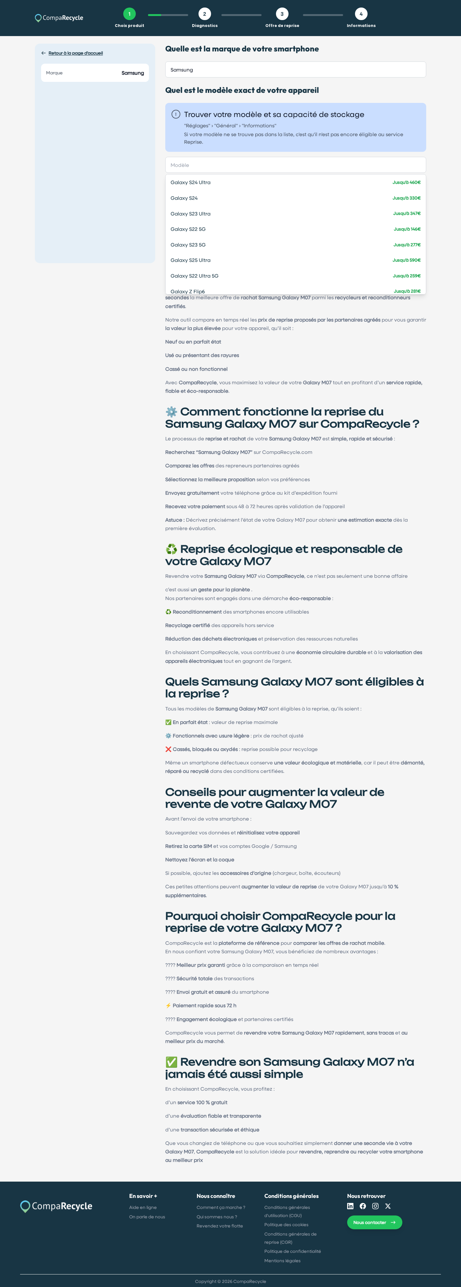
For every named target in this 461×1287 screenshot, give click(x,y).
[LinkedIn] (350, 1206)
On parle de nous (147, 1217)
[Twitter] (388, 1206)
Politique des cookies (286, 1224)
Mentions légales (282, 1260)
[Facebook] (363, 1206)
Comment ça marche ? (221, 1207)
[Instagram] (375, 1206)
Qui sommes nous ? (217, 1217)
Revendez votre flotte (220, 1226)
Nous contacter (369, 1222)
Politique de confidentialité (292, 1251)
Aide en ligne (143, 1207)
